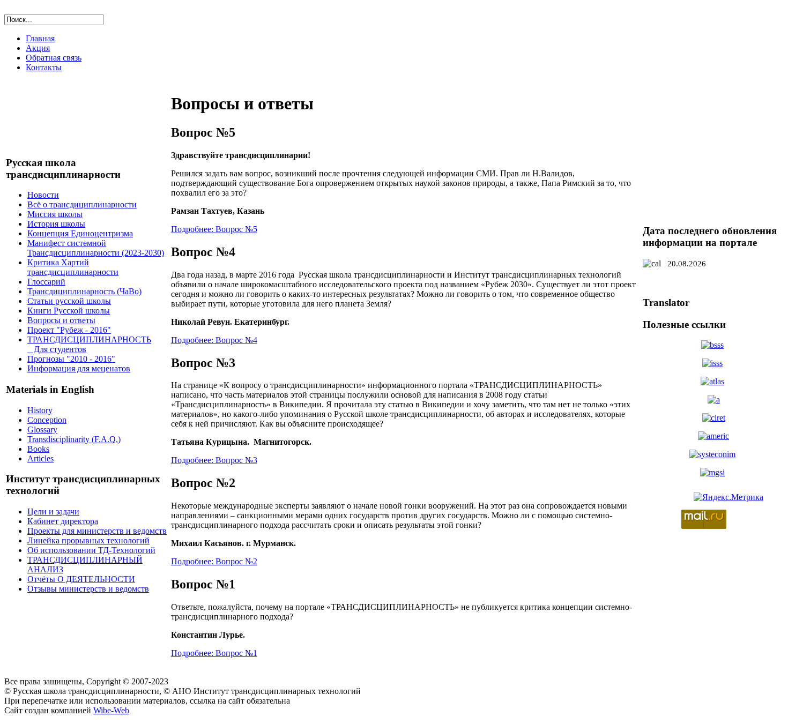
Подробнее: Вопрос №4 (214, 340)
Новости (43, 194)
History (40, 410)
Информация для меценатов (78, 368)
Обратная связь (53, 57)
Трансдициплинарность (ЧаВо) (84, 291)
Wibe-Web (111, 710)
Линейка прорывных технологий (88, 540)
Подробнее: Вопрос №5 (214, 229)
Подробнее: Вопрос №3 (214, 460)
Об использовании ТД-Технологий (91, 550)
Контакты (44, 67)
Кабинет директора (62, 521)
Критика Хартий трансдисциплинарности (72, 267)
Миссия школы (55, 214)
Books (38, 448)
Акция (38, 48)
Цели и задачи (53, 511)
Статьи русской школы (69, 300)
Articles (40, 458)
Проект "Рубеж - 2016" (69, 329)
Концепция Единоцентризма (80, 233)
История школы (56, 223)
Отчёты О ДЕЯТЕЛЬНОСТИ (81, 579)
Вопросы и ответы (61, 320)
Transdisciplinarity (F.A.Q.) (74, 439)
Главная (40, 38)
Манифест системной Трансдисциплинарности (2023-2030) (95, 247)
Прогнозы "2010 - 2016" (71, 358)
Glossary (42, 429)
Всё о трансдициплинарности (82, 204)
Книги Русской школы (68, 310)
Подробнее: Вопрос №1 (214, 653)
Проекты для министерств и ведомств (97, 530)
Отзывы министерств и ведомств (88, 588)
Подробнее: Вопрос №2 (214, 561)
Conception (46, 419)
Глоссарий (46, 281)
